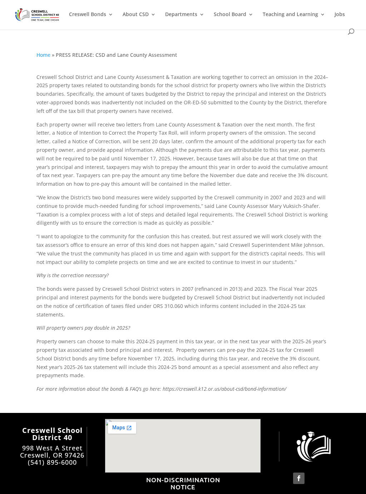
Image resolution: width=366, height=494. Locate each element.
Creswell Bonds (87, 15)
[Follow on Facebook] (299, 478)
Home (43, 54)
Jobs (340, 15)
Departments (181, 15)
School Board (230, 15)
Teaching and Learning (290, 15)
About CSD (136, 15)
